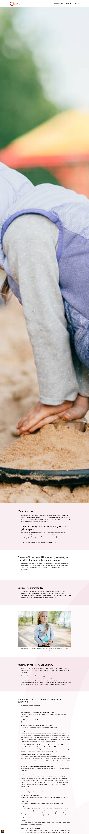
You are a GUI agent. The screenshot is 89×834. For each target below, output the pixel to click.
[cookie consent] (3, 831)
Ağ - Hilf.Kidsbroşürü (27, 795)
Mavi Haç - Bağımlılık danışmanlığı (30, 828)
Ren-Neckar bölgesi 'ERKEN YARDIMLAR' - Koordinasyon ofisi (37, 766)
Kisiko (22, 801)
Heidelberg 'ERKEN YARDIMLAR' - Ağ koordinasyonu (35, 754)
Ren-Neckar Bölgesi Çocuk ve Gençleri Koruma (34, 725)
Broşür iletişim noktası (29, 747)
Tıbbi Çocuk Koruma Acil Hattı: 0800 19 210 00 (33, 731)
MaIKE (22, 790)
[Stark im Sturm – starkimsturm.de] (15, 4)
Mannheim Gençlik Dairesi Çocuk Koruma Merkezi (35, 712)
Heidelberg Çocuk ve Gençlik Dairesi (31, 720)
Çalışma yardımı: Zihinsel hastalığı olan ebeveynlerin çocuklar (38, 542)
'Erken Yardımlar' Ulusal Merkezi (30, 774)
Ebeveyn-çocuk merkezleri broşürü (46, 747)
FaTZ (22, 807)
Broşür (53, 712)
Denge (23, 820)
